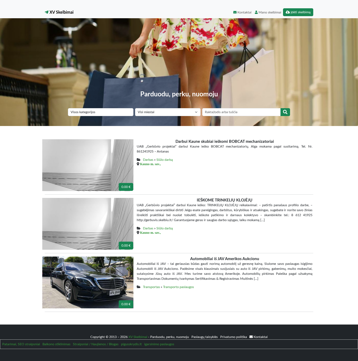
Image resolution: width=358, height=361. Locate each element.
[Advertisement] (179, 59)
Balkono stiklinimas (56, 344)
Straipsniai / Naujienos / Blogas (96, 344)
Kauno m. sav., (150, 164)
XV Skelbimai (61, 12)
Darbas (148, 159)
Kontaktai (244, 12)
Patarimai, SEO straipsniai (21, 344)
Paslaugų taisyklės (205, 337)
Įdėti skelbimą (300, 12)
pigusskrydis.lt (131, 344)
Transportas (151, 287)
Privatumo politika (234, 337)
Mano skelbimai (269, 12)
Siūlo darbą (164, 159)
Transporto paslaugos (178, 287)
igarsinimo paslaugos (159, 344)
